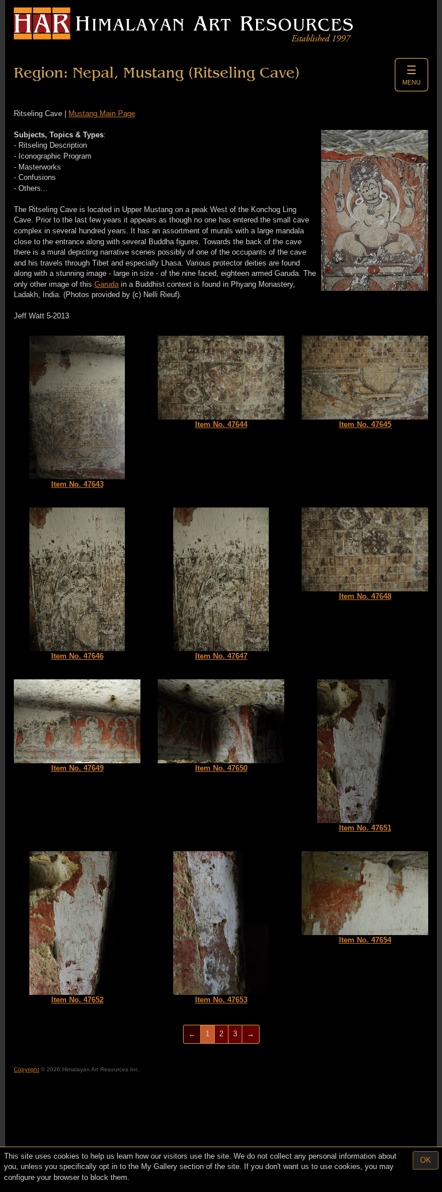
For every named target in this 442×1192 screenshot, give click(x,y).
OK (425, 1160)
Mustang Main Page (101, 113)
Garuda (106, 284)
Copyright (26, 1069)
